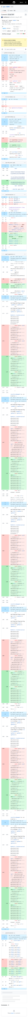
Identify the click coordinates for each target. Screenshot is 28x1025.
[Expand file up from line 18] (4, 197)
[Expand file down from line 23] (4, 212)
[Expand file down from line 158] (4, 93)
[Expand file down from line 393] (5, 296)
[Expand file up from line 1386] (5, 166)
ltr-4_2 (17, 26)
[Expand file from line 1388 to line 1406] (5, 714)
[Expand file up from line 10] (4, 99)
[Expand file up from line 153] (4, 57)
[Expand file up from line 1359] (5, 504)
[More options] (25, 53)
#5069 (14, 20)
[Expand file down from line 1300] (5, 503)
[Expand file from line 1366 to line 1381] (5, 609)
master (4, 28)
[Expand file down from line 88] (4, 989)
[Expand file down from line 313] (4, 159)
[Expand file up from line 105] (4, 1022)
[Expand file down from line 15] (4, 113)
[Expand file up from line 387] (5, 258)
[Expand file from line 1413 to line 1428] (5, 822)
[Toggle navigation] (2, 2)
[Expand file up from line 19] (4, 995)
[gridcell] (14, 57)
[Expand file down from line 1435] (5, 929)
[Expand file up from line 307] (4, 121)
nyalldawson (6, 17)
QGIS (8, 6)
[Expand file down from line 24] (4, 1021)
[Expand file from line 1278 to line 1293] (5, 399)
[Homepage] (14, 2)
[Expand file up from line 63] (4, 214)
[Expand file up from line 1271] (5, 298)
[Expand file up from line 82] (4, 937)
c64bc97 (9, 30)
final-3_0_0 (16, 28)
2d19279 (14, 30)
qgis (4, 6)
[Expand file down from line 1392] (5, 191)
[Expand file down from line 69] (4, 250)
